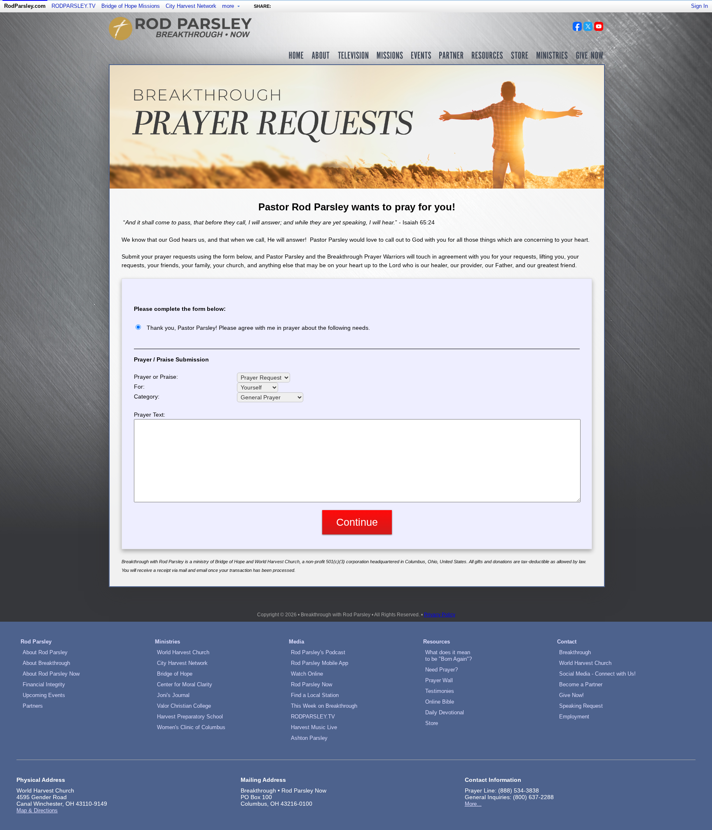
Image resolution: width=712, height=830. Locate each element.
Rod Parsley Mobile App (319, 663)
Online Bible (439, 702)
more (229, 6)
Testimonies (439, 691)
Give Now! (571, 695)
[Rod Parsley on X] (588, 29)
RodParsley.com (25, 6)
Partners (33, 706)
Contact (566, 642)
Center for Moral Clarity (184, 684)
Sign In (699, 6)
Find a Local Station (315, 695)
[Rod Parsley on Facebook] (577, 29)
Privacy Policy (439, 615)
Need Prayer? (441, 670)
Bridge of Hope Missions (130, 6)
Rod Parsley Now (311, 684)
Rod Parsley (36, 642)
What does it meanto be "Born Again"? (448, 655)
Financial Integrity (44, 684)
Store (431, 723)
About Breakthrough (46, 663)
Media (296, 642)
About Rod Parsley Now (51, 674)
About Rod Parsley (45, 652)
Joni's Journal (173, 695)
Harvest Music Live (314, 727)
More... (473, 804)
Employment (574, 716)
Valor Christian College (184, 706)
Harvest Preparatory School (190, 716)
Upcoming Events (44, 695)
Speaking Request (581, 706)
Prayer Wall (439, 680)
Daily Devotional (444, 712)
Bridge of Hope (174, 674)
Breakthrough (575, 652)
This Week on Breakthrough (324, 706)
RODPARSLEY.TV (74, 6)
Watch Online (307, 674)
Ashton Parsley (309, 738)
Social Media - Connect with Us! (597, 674)
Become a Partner (580, 684)
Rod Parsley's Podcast (318, 652)
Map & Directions (37, 810)
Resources (436, 642)
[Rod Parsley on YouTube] (598, 29)
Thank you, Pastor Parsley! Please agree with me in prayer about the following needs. (258, 327)
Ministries (167, 642)
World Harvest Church (183, 652)
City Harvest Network (191, 6)
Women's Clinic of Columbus (191, 727)
